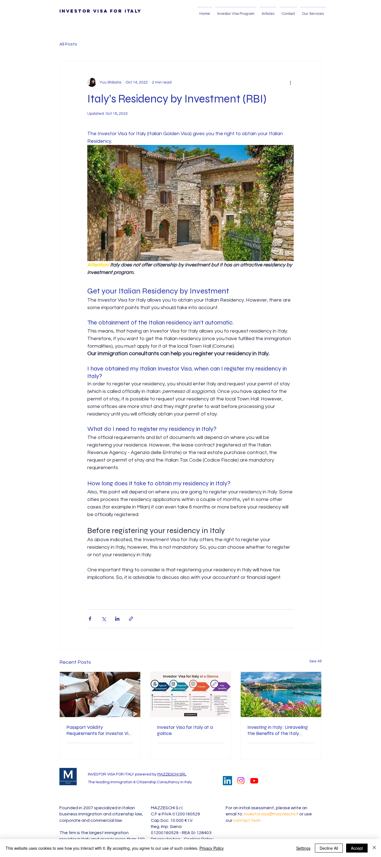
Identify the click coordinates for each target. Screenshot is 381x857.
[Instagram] (240, 780)
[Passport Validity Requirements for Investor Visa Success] (100, 694)
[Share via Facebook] (90, 618)
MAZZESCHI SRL (171, 774)
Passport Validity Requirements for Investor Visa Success (99, 730)
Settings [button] (303, 848)
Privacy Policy (211, 848)
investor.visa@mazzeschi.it (271, 814)
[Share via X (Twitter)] (103, 618)
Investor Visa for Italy (100, 11)
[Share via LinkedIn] (117, 618)
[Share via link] (131, 618)
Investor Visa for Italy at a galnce (185, 730)
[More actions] (290, 82)
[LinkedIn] (227, 780)
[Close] (374, 848)
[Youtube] (254, 780)
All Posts (68, 44)
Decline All (329, 848)
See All (315, 661)
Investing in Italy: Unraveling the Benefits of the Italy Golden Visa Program (277, 730)
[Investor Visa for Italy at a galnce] (190, 694)
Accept (357, 848)
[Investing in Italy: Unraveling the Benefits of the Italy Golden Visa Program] (281, 694)
